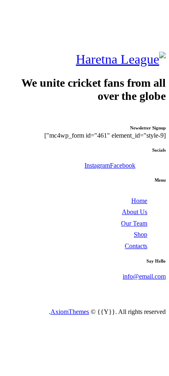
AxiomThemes (69, 311)
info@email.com (144, 276)
